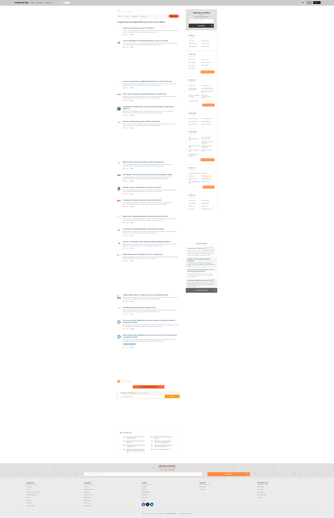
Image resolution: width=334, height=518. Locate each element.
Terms (161, 513)
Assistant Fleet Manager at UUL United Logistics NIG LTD (135, 445)
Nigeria (65, 2)
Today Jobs (191, 41)
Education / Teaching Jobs (207, 150)
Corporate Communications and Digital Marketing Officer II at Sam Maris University (147, 81)
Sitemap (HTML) (146, 492)
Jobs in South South (193, 121)
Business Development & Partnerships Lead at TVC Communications (142, 254)
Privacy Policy (155, 513)
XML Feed (144, 489)
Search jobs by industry (207, 159)
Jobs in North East (206, 121)
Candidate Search (88, 494)
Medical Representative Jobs (194, 182)
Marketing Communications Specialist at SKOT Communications (141, 121)
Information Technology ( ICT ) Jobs (206, 97)
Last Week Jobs (205, 43)
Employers (317, 2)
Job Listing (28, 486)
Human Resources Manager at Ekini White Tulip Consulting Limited (162, 441)
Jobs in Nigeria (260, 492)
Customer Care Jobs (193, 101)
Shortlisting (86, 492)
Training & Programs (31, 494)
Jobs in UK (259, 497)
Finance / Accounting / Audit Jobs (194, 96)
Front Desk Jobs (192, 179)
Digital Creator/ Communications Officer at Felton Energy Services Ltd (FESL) (145, 216)
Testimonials (145, 494)
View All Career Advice (201, 290)
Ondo (132, 87)
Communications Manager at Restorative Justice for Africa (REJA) (142, 200)
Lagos (132, 34)
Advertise (144, 500)
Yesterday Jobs (205, 41)
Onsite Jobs (191, 209)
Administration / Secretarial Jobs (193, 89)
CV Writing (28, 500)
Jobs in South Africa (262, 494)
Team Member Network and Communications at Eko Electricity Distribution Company (147, 174)
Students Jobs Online (207, 209)
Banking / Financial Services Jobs (206, 146)
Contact (148, 513)
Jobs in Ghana (260, 486)
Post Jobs (48, 2)
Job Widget (144, 486)
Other (132, 347)
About (143, 513)
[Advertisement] (148, 64)
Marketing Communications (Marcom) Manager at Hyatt (139, 307)
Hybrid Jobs (204, 206)
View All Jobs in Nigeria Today (148, 386)
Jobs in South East (193, 124)
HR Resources (87, 500)
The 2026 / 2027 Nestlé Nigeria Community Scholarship (198, 259)
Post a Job (86, 486)
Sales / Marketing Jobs (207, 88)
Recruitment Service (88, 489)
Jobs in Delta (192, 65)
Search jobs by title (208, 187)
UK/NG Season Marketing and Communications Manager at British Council (144, 94)
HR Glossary (87, 503)
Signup (309, 2)
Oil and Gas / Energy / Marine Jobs (207, 142)
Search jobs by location (207, 72)
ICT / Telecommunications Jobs (194, 139)
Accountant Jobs (206, 181)
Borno (132, 248)
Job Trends (28, 503)
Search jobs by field (208, 105)
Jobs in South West (193, 118)
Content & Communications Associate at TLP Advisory (138, 28)
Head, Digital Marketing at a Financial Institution (135, 441)
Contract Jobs (192, 200)
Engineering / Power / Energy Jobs (194, 155)
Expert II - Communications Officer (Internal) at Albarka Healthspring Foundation (146, 241)
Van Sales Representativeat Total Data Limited (163, 437)
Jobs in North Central (207, 118)
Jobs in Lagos (192, 68)
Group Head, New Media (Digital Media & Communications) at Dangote (143, 229)
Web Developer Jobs (207, 176)
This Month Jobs (193, 46)
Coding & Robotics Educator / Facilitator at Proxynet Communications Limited (145, 295)
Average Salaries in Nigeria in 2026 (196, 248)
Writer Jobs (204, 173)
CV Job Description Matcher (32, 492)
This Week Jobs (192, 43)
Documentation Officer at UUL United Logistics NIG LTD (135, 437)
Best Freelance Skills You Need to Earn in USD (199, 280)
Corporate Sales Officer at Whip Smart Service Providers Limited (163, 445)
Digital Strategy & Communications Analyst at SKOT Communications (143, 162)
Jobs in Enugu (192, 62)
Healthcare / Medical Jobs (194, 150)
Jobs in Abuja (192, 59)
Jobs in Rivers (205, 59)
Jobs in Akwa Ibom (206, 62)
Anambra (132, 115)
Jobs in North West (206, 124)
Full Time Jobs (205, 200)
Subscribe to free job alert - (134, 393)
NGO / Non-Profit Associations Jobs (206, 138)
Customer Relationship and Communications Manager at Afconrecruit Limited (145, 40)
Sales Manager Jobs (206, 179)
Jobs (32, 2)
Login (302, 2)
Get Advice (39, 2)
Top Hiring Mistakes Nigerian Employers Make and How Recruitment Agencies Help (201, 270)
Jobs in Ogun (205, 65)
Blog (27, 497)
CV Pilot (28, 489)
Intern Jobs (191, 176)
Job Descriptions (88, 505)
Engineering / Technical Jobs (207, 91)
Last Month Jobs (206, 46)
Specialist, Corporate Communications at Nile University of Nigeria (142, 187)
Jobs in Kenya (260, 489)
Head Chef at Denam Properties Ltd (162, 449)
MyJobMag (189, 513)
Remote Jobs (192, 206)
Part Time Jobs (192, 203)
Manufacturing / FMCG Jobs (194, 146)
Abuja (132, 193)
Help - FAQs (144, 497)
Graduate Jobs (192, 85)
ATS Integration (87, 497)
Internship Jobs (205, 85)
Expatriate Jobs (205, 203)
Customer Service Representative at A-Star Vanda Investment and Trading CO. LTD (135, 451)
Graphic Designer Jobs (194, 173)
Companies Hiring (30, 505)
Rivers (132, 222)
